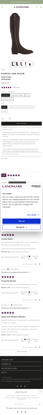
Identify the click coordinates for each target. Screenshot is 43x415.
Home (3, 70)
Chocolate (6, 95)
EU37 (4, 107)
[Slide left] (8, 64)
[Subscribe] (41, 377)
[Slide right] (34, 64)
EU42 (4, 111)
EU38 (11, 107)
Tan (28, 95)
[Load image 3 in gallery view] (21, 64)
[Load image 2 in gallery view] (17, 64)
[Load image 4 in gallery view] (25, 64)
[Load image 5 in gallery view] (30, 64)
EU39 (18, 107)
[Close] (40, 391)
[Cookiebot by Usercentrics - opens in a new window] (31, 186)
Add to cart (21, 123)
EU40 (25, 107)
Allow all (21, 221)
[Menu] (2, 7)
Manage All (20, 227)
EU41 (31, 107)
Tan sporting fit (7, 99)
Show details (32, 215)
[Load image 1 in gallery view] (13, 64)
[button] (36, 7)
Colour (8, 92)
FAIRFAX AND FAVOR (13, 73)
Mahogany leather (17, 95)
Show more (20, 351)
